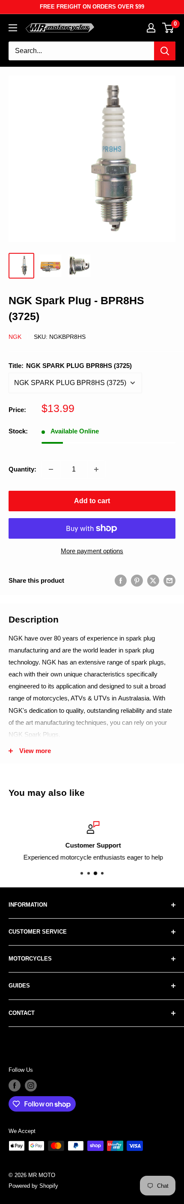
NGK (15, 336)
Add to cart (92, 500)
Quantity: (22, 469)
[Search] (164, 51)
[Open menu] (13, 27)
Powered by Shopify (33, 1186)
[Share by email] (169, 580)
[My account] (151, 28)
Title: (70, 365)
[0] (168, 28)
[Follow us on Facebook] (15, 1085)
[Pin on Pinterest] (137, 580)
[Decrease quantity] (51, 469)
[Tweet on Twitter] (153, 580)
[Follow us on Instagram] (31, 1085)
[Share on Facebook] (121, 580)
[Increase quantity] (96, 469)
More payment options (92, 551)
